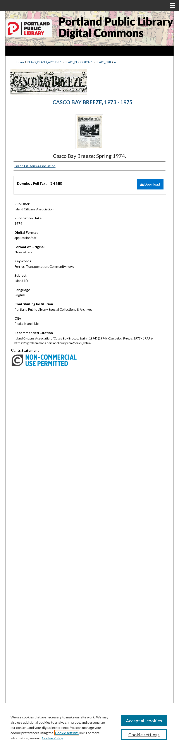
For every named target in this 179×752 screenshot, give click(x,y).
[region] (89, 727)
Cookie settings (67, 733)
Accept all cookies (144, 720)
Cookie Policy (52, 738)
